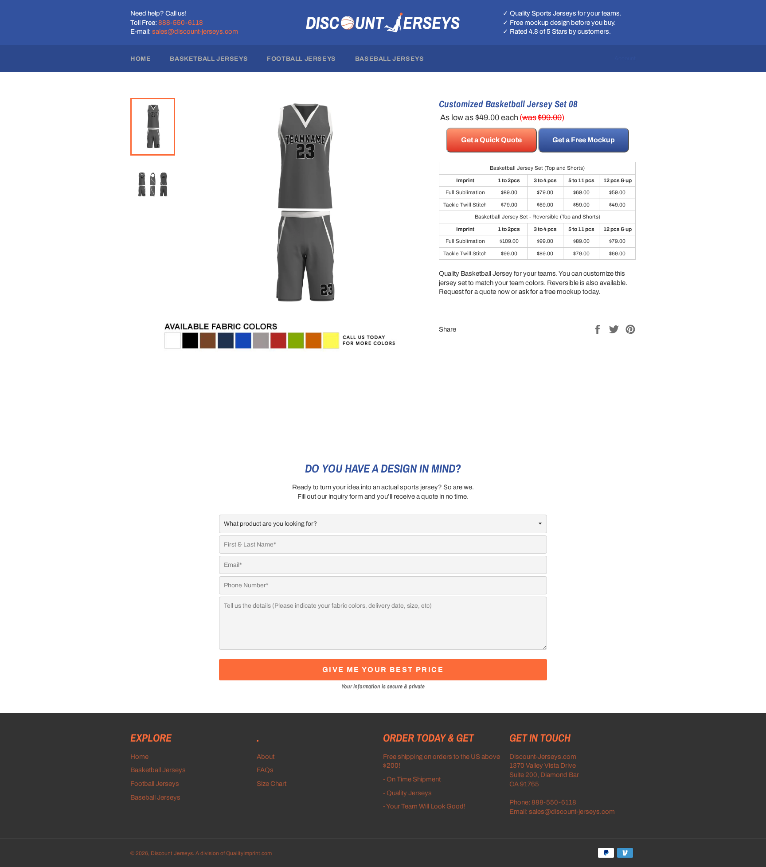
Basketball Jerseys (209, 58)
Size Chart (271, 783)
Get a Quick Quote (491, 140)
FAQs (265, 769)
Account (625, 58)
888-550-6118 (180, 22)
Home (140, 58)
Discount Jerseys (172, 853)
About (265, 756)
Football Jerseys (301, 58)
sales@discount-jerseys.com (195, 31)
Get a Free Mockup (583, 140)
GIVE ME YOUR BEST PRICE (383, 669)
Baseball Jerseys (389, 58)
